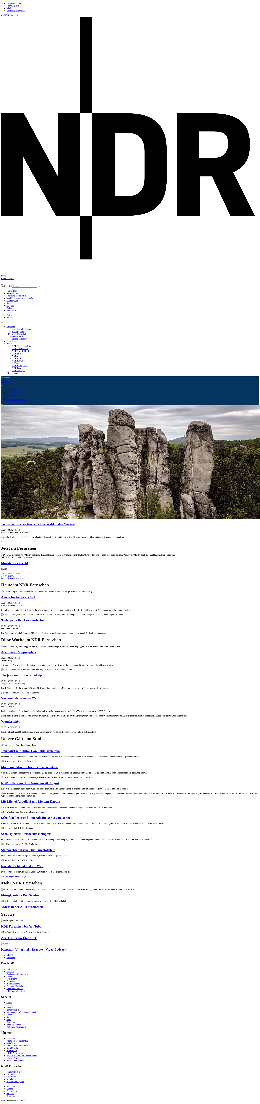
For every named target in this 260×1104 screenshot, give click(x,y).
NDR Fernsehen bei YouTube (21, 926)
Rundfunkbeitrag (13, 984)
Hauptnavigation (13, 3)
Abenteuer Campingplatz (18, 652)
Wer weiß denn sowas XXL (19, 698)
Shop (8, 1017)
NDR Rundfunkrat (14, 988)
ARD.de (10, 1093)
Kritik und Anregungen (16, 1027)
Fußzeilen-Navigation (15, 10)
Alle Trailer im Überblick (19, 938)
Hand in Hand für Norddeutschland (21, 1055)
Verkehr (9, 1005)
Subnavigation (12, 6)
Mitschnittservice (13, 1079)
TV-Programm (18, 331)
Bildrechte (10, 1096)
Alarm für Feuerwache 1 (18, 597)
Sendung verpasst (19, 339)
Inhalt (8, 8)
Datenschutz (11, 1091)
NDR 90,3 (16, 353)
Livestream (11, 390)
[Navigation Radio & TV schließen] (2, 322)
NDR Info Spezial (19, 365)
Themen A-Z (12, 1058)
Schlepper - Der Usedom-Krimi (23, 620)
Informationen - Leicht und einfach (21, 1012)
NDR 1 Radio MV (20, 348)
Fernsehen (10, 326)
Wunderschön (10, 721)
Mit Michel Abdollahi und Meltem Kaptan (30, 801)
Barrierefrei (11, 341)
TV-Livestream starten (10, 573)
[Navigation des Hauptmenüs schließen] (2, 284)
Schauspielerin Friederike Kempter (26, 834)
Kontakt (9, 1088)
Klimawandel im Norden (17, 1041)
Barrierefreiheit (12, 1010)
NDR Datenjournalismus (17, 1046)
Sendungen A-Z (13, 392)
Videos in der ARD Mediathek (22, 907)
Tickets (9, 1015)
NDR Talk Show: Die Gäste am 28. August (30, 783)
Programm (10, 394)
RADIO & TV (7, 278)
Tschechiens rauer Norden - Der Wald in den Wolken (38, 524)
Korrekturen (11, 1022)
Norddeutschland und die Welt (22, 866)
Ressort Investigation (15, 1081)
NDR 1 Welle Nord (20, 351)
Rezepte (9, 1007)
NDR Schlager (18, 370)
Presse (9, 976)
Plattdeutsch (11, 1050)
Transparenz (11, 979)
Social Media (12, 1048)
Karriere (10, 971)
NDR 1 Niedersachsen (21, 346)
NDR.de (10, 955)
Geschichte (11, 310)
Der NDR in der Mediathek (13, 578)
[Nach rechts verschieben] (2, 385)
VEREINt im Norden (15, 1053)
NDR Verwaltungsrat (15, 991)
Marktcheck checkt (14, 563)
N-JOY (15, 363)
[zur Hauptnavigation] (2, 281)
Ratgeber (10, 305)
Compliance (11, 981)
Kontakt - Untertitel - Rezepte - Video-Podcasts (34, 949)
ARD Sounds (12, 373)
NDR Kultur (17, 361)
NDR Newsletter (13, 1024)
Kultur (9, 308)
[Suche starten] (39, 286)
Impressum (11, 1086)
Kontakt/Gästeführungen (17, 974)
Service (9, 397)
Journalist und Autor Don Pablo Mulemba (30, 751)
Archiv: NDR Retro (15, 1060)
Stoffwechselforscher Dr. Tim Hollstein (28, 850)
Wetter (9, 1002)
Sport (8, 303)
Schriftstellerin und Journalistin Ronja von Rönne (36, 817)
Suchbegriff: (6, 286)
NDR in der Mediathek (16, 334)
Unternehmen (12, 969)
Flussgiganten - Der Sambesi (20, 895)
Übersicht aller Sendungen (23, 329)
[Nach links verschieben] (2, 404)
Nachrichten (11, 291)
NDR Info (16, 358)
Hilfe (8, 1019)
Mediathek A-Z (18, 336)
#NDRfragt (11, 1043)
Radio (9, 344)
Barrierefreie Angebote (16, 399)
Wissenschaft (12, 1038)
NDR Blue (16, 368)
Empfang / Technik (14, 986)
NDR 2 (15, 356)
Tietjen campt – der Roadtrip (21, 675)
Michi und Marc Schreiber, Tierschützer (29, 767)
